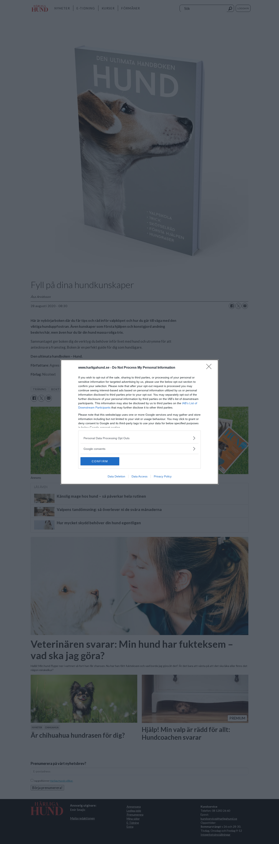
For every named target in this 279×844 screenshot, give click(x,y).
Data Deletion (116, 476)
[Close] (210, 368)
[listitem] (139, 438)
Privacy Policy (163, 476)
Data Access (139, 476)
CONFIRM (100, 461)
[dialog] (139, 422)
